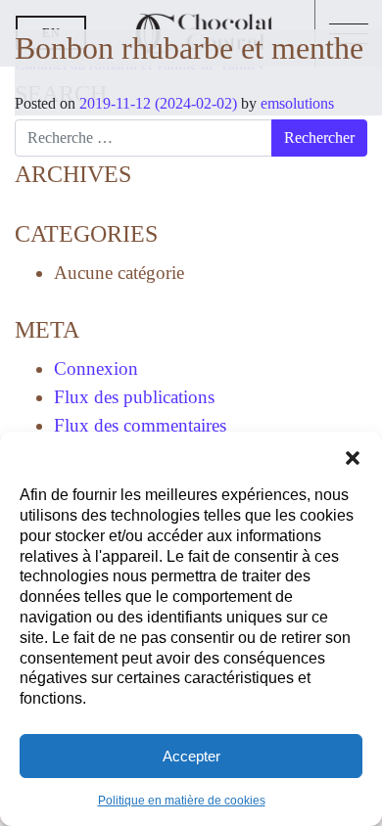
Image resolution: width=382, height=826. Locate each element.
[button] (352, 456)
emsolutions (295, 103)
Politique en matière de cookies (181, 800)
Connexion (96, 368)
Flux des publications (134, 397)
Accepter (191, 756)
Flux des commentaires (140, 425)
